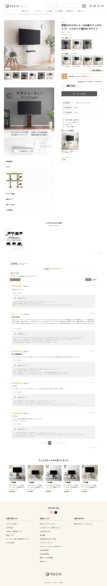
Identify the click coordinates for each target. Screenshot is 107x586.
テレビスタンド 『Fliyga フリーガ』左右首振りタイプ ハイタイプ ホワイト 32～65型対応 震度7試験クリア (90, 486)
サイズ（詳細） (10, 194)
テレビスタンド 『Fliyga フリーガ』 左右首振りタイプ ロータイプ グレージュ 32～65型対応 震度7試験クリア (71, 486)
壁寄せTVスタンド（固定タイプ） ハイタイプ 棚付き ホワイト (69, 151)
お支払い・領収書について (14, 531)
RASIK (63, 22)
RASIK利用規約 (44, 550)
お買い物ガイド (70, 11)
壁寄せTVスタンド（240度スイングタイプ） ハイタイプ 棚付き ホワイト (39, 14)
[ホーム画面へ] (4, 14)
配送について (69, 124)
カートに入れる (81, 94)
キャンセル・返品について (73, 122)
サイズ (8, 167)
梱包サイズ (9, 199)
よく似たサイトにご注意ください (50, 528)
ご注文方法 (9, 528)
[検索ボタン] (84, 6)
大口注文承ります (45, 531)
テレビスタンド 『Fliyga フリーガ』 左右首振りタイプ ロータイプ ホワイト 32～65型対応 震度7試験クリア (35, 486)
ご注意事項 (9, 210)
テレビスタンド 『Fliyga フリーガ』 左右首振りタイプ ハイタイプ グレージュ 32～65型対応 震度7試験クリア (16, 486)
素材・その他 (10, 205)
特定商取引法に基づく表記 (48, 539)
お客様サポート (22, 276)
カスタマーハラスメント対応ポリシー (51, 546)
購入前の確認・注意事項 (72, 120)
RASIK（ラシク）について (48, 524)
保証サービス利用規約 (46, 558)
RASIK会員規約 (44, 554)
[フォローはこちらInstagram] (51, 512)
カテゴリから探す (11, 524)
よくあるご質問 (70, 126)
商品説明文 (9, 161)
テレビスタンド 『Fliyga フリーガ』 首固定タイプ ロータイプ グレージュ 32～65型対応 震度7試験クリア (53, 486)
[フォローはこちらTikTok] (56, 512)
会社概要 (42, 535)
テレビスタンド (21, 14)
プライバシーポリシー (46, 543)
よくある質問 (58, 11)
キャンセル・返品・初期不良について (17, 539)
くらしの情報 (48, 11)
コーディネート (38, 11)
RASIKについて (81, 11)
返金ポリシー (44, 561)
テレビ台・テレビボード (11, 14)
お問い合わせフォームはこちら (83, 524)
